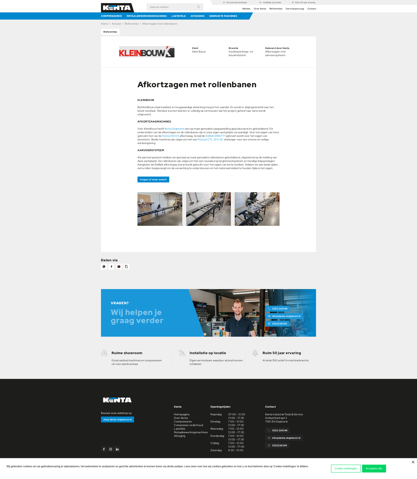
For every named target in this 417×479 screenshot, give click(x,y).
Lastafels (179, 16)
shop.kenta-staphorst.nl (117, 419)
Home (104, 23)
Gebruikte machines (223, 16)
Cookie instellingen (346, 468)
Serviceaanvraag (295, 8)
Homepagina (181, 414)
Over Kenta (260, 8)
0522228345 (279, 323)
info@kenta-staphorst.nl (286, 316)
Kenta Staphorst (175, 128)
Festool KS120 (170, 136)
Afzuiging (198, 16)
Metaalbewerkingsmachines (147, 16)
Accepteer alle (374, 468)
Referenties (276, 8)
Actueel (116, 23)
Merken (246, 8)
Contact (311, 8)
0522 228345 (280, 308)
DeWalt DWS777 (215, 136)
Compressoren (111, 16)
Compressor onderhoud (188, 425)
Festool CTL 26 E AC (210, 139)
